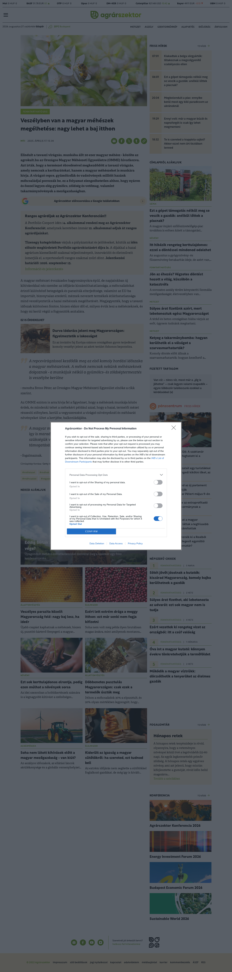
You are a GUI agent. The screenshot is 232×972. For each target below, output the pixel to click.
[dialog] (116, 486)
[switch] (158, 482)
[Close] (175, 429)
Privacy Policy (135, 543)
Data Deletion (97, 543)
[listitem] (116, 475)
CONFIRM (91, 531)
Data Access (116, 543)
